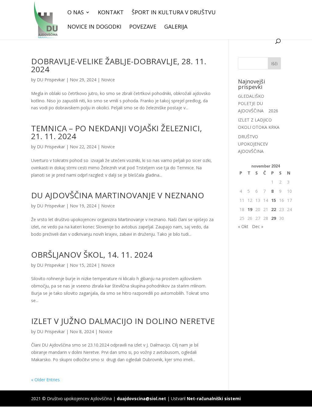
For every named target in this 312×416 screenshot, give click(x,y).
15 (273, 200)
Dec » (257, 226)
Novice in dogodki (94, 27)
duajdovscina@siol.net (141, 398)
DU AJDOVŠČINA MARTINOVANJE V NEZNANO (117, 195)
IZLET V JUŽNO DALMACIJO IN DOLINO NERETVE (123, 321)
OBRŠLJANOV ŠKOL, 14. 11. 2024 (92, 254)
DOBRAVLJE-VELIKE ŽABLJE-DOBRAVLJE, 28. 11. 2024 (118, 65)
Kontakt (111, 13)
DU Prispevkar (51, 80)
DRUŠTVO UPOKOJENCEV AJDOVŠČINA (253, 144)
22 (273, 209)
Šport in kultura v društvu (174, 13)
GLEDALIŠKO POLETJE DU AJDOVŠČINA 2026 (258, 103)
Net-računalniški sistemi (214, 398)
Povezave (142, 27)
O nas (75, 13)
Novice (108, 80)
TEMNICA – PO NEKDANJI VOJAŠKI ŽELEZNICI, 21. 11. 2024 (116, 132)
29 (273, 218)
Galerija (175, 27)
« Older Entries (45, 380)
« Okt (243, 226)
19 (249, 209)
